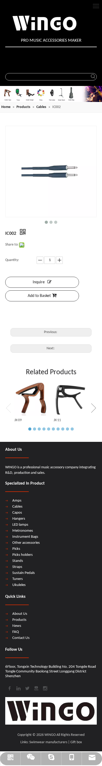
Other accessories (26, 543)
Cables (17, 507)
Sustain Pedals (23, 573)
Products (19, 620)
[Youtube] (36, 688)
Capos (17, 513)
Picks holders (22, 555)
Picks (16, 549)
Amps (16, 501)
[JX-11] (71, 399)
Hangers (18, 519)
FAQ (15, 632)
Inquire (39, 282)
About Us (19, 614)
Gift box (76, 742)
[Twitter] (27, 688)
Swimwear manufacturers (48, 742)
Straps (17, 567)
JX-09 (18, 420)
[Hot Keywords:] (93, 76)
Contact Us (21, 638)
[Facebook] (9, 688)
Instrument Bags (25, 537)
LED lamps (20, 525)
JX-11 (57, 420)
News (16, 626)
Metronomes (22, 531)
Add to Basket (39, 296)
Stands (17, 561)
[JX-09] (31, 399)
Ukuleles (19, 585)
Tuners (17, 579)
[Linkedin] (18, 688)
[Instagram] (45, 688)
